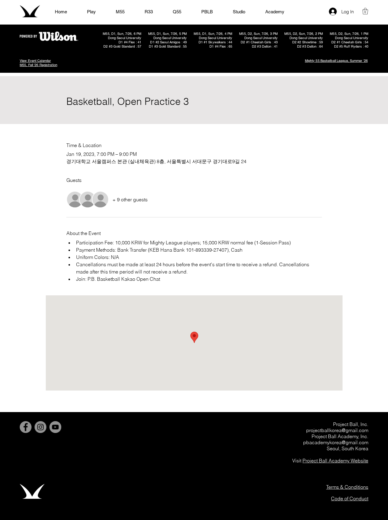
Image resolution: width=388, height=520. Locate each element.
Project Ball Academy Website (335, 461)
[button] (365, 11)
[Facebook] (26, 427)
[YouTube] (55, 427)
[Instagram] (40, 427)
